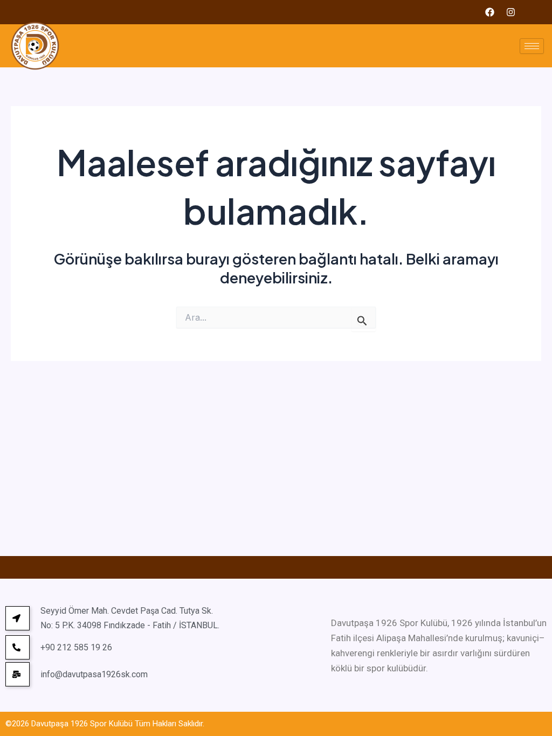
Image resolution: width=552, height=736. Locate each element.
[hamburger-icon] (532, 46)
